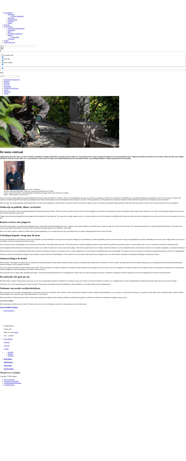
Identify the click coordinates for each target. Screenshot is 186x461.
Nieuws (10, 35)
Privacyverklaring (9, 379)
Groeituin (11, 21)
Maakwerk (11, 14)
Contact (6, 40)
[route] (16, 332)
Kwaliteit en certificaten (15, 33)
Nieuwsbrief (15, 37)
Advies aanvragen (9, 42)
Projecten (7, 25)
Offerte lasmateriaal (18, 16)
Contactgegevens (9, 385)
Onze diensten (8, 13)
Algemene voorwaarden (11, 381)
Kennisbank (11, 30)
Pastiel (10, 23)
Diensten (6, 81)
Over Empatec (8, 27)
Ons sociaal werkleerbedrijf (16, 28)
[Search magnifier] (2, 48)
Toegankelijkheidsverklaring (12, 383)
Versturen (8, 450)
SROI (9, 32)
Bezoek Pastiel (8, 369)
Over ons (6, 85)
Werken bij (11, 39)
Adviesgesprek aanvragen (12, 79)
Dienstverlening (12, 20)
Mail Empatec (8, 362)
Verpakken (11, 18)
